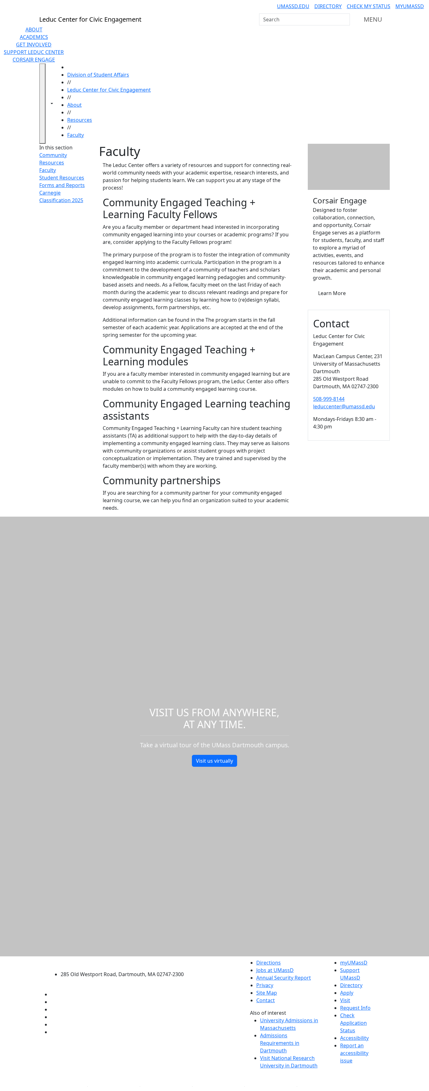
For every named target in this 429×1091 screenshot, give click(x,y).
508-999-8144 (329, 398)
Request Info (355, 1007)
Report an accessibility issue (354, 1053)
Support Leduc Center (34, 52)
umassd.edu (293, 6)
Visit (345, 1000)
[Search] (344, 19)
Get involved (34, 44)
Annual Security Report (283, 977)
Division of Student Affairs (98, 74)
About (33, 29)
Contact (265, 1000)
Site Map (266, 992)
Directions (268, 962)
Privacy (264, 985)
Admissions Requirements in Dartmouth (279, 1043)
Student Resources (61, 177)
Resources (79, 119)
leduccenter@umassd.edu (344, 406)
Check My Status (368, 6)
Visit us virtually (214, 760)
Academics (34, 37)
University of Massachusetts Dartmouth (126, 962)
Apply (346, 992)
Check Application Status (353, 1023)
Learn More (332, 293)
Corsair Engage (34, 59)
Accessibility (354, 1038)
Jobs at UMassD (275, 970)
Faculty (75, 135)
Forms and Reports (62, 185)
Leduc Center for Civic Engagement (109, 89)
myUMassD (409, 6)
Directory (328, 6)
